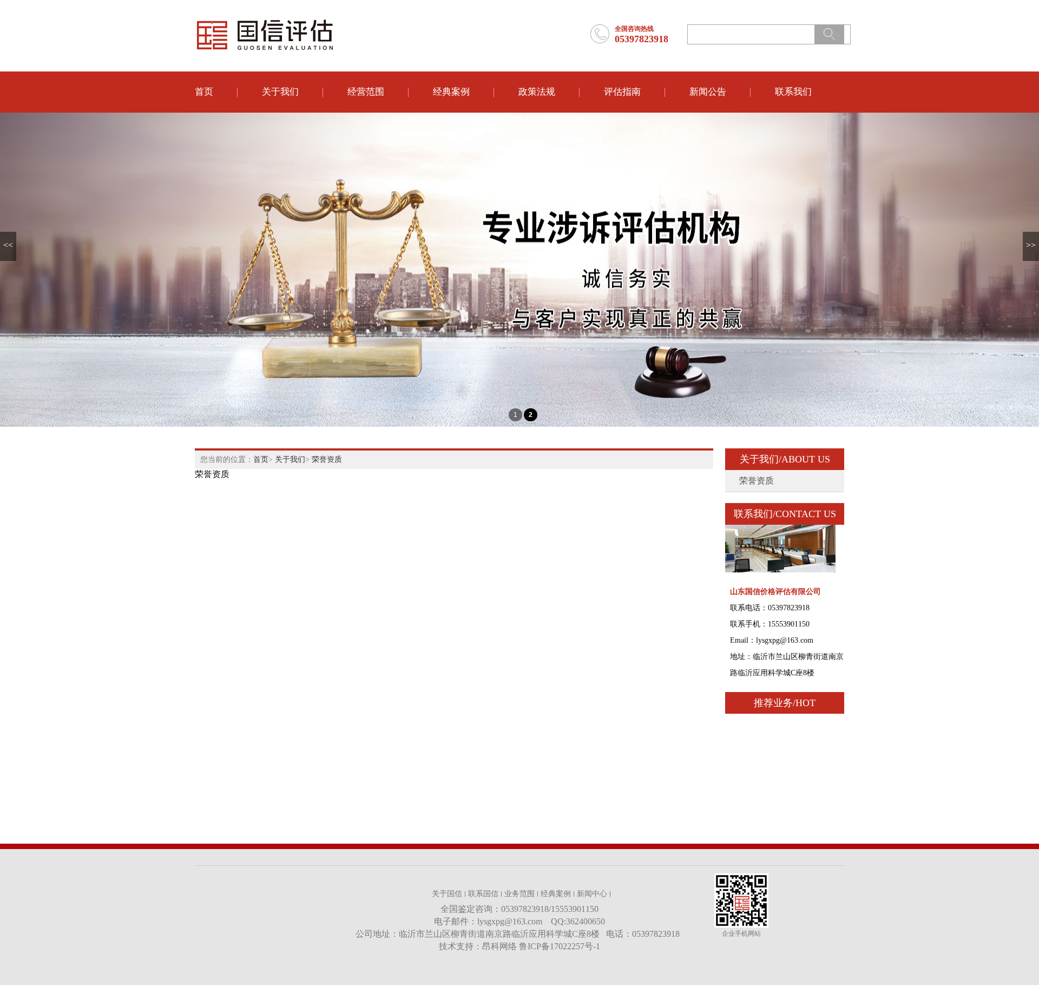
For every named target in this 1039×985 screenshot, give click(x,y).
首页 (204, 92)
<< (8, 245)
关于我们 (280, 92)
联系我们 (793, 92)
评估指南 (622, 92)
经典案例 (451, 92)
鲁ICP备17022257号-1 (559, 946)
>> (1031, 245)
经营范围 (365, 92)
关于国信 (447, 894)
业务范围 (519, 894)
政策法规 (536, 92)
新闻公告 (707, 92)
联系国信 (483, 894)
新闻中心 (592, 894)
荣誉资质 (327, 459)
